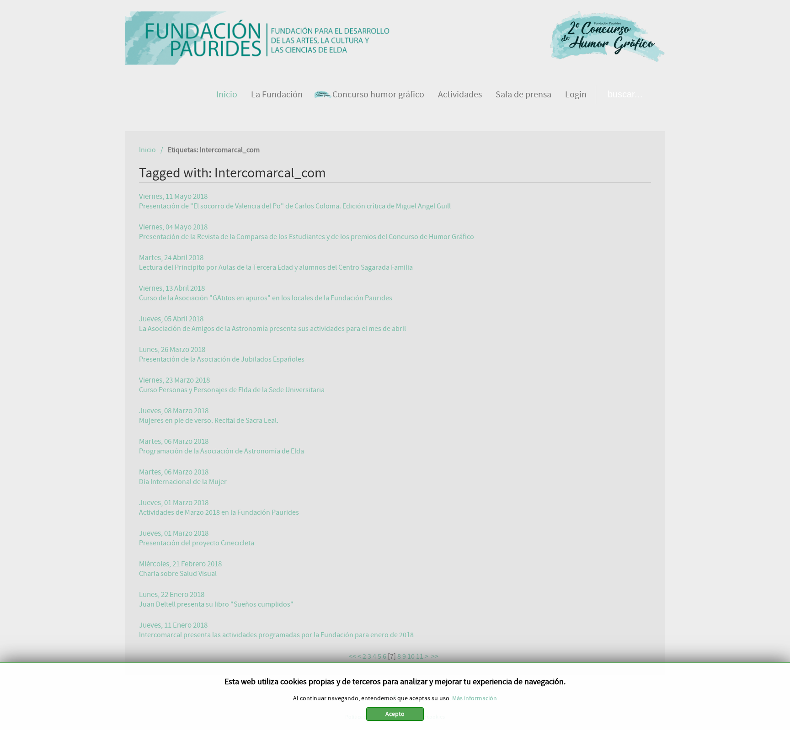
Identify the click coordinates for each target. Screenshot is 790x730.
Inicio (147, 150)
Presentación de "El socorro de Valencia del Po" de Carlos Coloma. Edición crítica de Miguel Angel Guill (295, 206)
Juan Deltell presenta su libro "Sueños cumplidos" (216, 604)
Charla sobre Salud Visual (178, 574)
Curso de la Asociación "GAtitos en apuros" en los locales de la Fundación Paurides (265, 298)
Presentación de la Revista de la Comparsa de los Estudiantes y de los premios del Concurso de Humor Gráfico (306, 237)
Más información (474, 698)
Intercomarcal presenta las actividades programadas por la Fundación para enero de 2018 (276, 635)
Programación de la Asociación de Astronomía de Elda (221, 451)
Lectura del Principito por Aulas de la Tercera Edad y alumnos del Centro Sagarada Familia (276, 267)
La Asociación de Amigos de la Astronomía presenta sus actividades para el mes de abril (272, 329)
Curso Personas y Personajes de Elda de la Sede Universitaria (232, 390)
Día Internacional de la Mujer (183, 482)
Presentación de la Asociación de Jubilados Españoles (221, 359)
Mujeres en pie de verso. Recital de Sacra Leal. (208, 420)
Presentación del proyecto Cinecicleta (196, 543)
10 (411, 656)
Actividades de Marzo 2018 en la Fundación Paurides (219, 512)
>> (435, 656)
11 (419, 656)
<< (352, 656)
